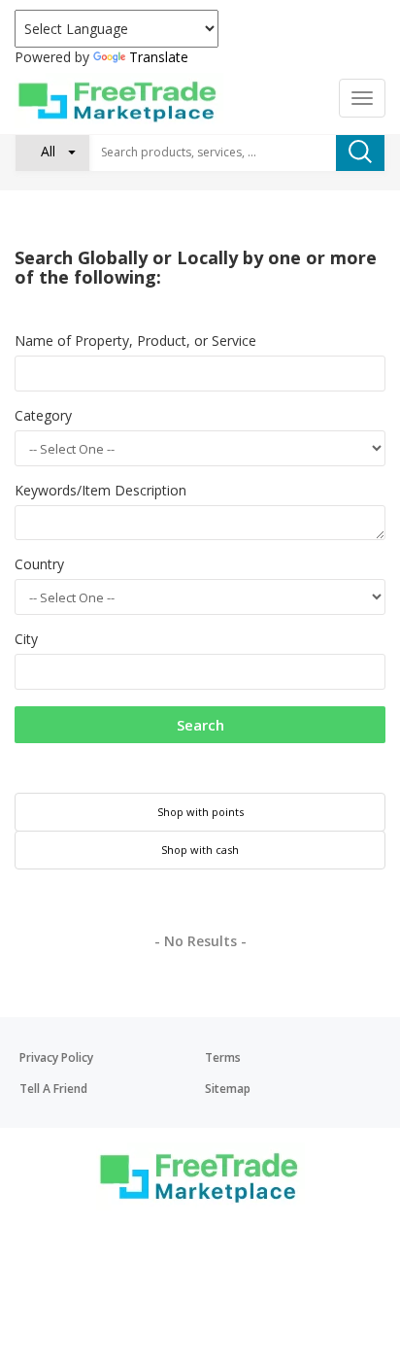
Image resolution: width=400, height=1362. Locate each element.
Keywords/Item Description (100, 490)
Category (43, 415)
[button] (52, 151)
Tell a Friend (53, 1088)
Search (200, 724)
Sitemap (227, 1088)
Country (39, 564)
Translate (158, 57)
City (26, 639)
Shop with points (200, 811)
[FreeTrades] (119, 100)
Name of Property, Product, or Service (135, 340)
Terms (223, 1057)
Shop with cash (200, 849)
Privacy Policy (56, 1057)
